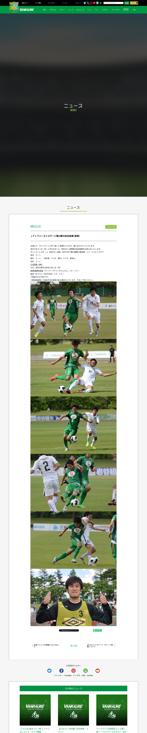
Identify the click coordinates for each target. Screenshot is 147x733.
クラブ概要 (38, 3)
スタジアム (53, 10)
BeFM (32, 273)
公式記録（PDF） (36, 264)
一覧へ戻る (73, 645)
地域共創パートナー (126, 9)
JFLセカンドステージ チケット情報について (100, 645)
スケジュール (80, 10)
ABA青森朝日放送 (36, 270)
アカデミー (105, 10)
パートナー (65, 3)
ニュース (70, 10)
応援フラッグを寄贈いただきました (47, 645)
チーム (89, 10)
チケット (62, 10)
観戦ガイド (25, 3)
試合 (44, 10)
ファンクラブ (115, 10)
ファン (97, 10)
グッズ (77, 3)
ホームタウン (51, 3)
